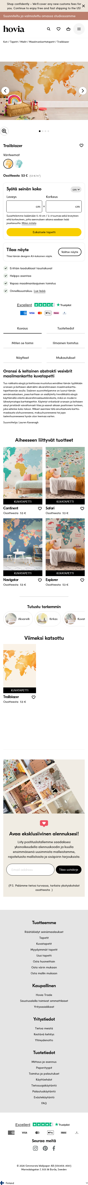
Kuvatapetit (44, 944)
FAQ (44, 1103)
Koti (5, 41)
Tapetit (14, 41)
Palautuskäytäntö (44, 1091)
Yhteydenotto (44, 1040)
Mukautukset (65, 357)
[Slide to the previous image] (5, 91)
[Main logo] (14, 29)
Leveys (23, 201)
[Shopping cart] (68, 29)
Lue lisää (39, 291)
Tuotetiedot (65, 328)
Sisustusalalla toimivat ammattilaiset (44, 1001)
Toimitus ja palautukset (44, 1073)
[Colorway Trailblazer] (8, 164)
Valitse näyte (69, 252)
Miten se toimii (22, 343)
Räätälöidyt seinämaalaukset (44, 932)
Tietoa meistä (44, 1028)
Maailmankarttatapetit (42, 41)
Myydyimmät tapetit (44, 949)
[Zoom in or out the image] (4, 131)
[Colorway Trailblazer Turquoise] (18, 163)
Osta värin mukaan (44, 967)
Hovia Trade (44, 995)
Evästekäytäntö (44, 1097)
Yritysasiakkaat (44, 1007)
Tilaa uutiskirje (68, 869)
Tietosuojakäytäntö (44, 1085)
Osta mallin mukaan (44, 973)
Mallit (23, 41)
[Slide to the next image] (83, 91)
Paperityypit (44, 1068)
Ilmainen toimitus (65, 343)
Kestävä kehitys (44, 1034)
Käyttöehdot (44, 1079)
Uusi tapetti (44, 955)
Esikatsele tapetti (44, 232)
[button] (58, 29)
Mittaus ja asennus (44, 1062)
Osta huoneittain (44, 961)
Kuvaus (22, 328)
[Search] (49, 29)
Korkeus (63, 201)
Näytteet (22, 357)
